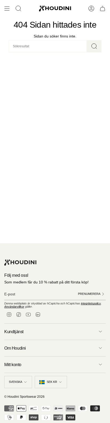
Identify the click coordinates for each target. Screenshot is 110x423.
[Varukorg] (102, 8)
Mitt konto (12, 364)
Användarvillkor (14, 306)
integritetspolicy (91, 303)
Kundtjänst (13, 331)
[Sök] (94, 46)
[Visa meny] (7, 8)
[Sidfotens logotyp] (20, 262)
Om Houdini (15, 348)
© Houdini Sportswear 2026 (24, 396)
